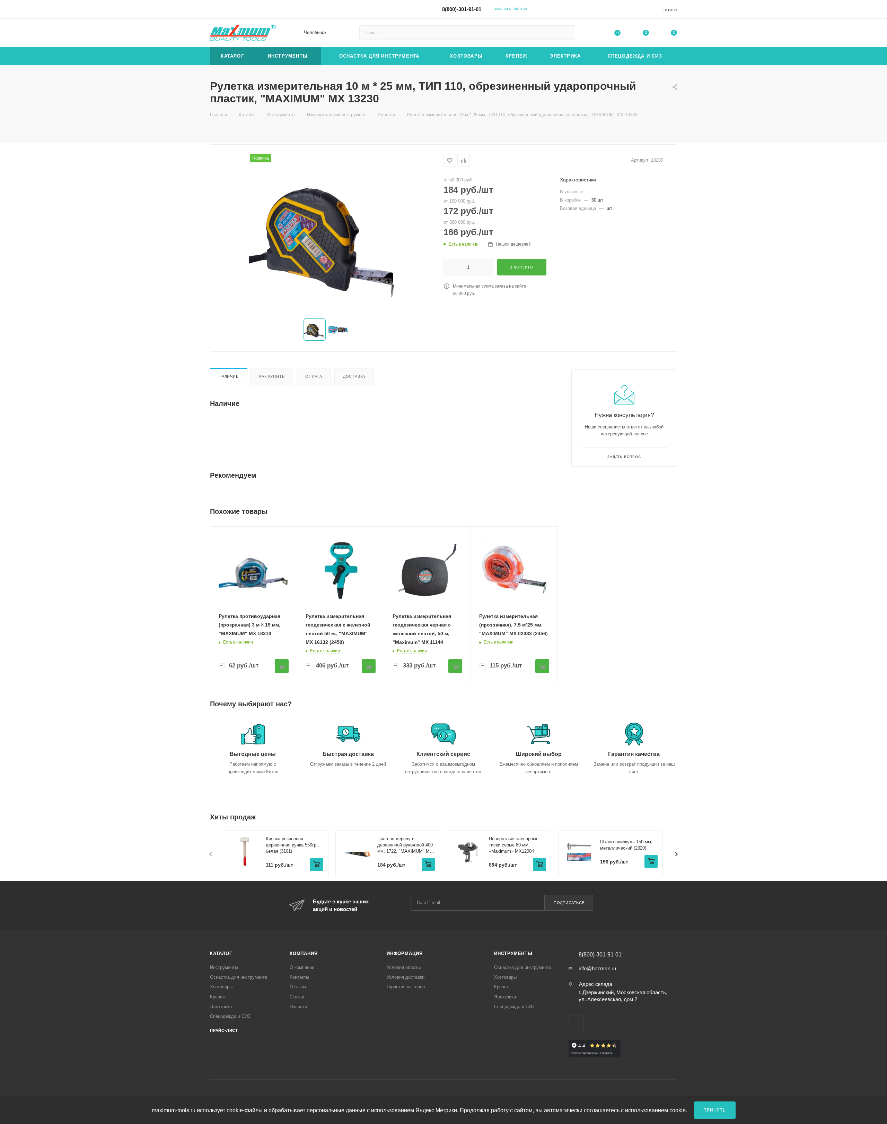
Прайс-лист (224, 1030)
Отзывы (298, 986)
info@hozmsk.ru (597, 968)
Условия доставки (405, 977)
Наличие (229, 376)
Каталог (221, 953)
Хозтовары (221, 986)
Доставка (354, 376)
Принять (714, 1110)
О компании (302, 967)
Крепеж (218, 996)
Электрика (221, 1006)
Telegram (588, 8)
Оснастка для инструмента (238, 977)
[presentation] (211, 854)
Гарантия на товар (406, 986)
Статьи (297, 996)
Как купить (271, 376)
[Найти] (566, 32)
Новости (298, 1006)
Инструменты (224, 967)
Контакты (299, 977)
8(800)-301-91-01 (461, 9)
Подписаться (569, 903)
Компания (303, 953)
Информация (405, 953)
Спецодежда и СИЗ (230, 1016)
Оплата (313, 376)
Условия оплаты (404, 967)
